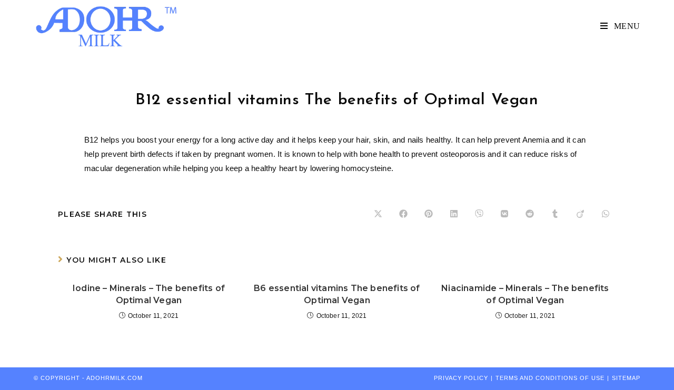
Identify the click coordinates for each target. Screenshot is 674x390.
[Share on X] (378, 214)
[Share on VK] (504, 214)
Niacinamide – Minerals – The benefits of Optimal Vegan (525, 294)
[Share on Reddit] (529, 214)
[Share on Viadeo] (580, 214)
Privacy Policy (461, 378)
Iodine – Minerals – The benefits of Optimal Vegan (149, 294)
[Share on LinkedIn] (453, 214)
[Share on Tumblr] (555, 214)
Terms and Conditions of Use (549, 378)
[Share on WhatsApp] (605, 214)
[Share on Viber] (479, 214)
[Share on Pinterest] (428, 214)
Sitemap (626, 378)
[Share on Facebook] (403, 214)
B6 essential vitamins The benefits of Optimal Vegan (337, 294)
